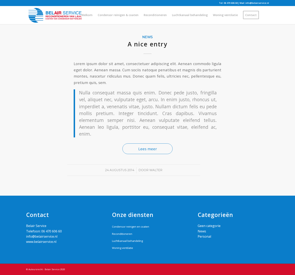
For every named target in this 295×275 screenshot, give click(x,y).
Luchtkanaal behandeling (127, 241)
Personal (204, 236)
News (147, 37)
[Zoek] (265, 15)
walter (155, 170)
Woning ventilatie (122, 248)
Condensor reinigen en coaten (130, 226)
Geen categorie (209, 226)
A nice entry (147, 44)
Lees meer (147, 148)
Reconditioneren (122, 234)
